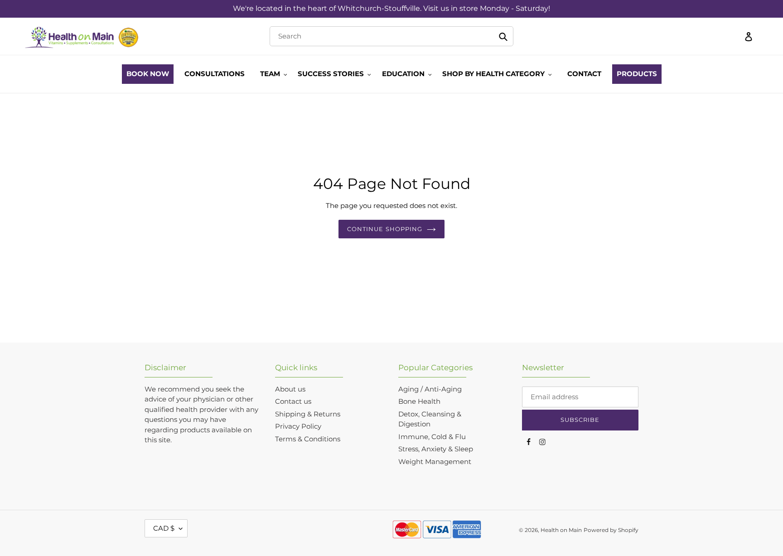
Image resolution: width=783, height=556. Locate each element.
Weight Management (434, 461)
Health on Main (561, 530)
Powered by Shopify (611, 530)
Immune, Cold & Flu (432, 436)
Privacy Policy (298, 426)
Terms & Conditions (307, 439)
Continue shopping (384, 228)
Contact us (293, 401)
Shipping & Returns (307, 414)
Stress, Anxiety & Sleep (435, 449)
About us (290, 389)
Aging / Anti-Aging (430, 389)
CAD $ (163, 528)
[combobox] (391, 36)
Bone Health (419, 401)
